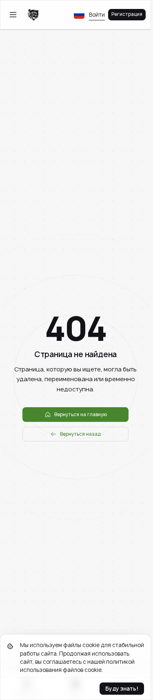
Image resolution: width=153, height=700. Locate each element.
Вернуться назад (80, 434)
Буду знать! (121, 688)
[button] (79, 14)
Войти (97, 14)
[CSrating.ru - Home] (33, 14)
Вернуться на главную (80, 414)
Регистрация (126, 14)
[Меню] (13, 14)
